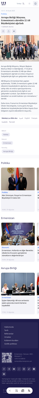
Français (34, 118)
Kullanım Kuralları (11, 340)
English (27, 118)
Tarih (6, 330)
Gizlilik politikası (10, 344)
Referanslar (9, 334)
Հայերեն (4, 122)
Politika (5, 135)
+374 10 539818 (19, 359)
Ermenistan (7, 143)
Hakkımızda (9, 327)
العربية (21, 118)
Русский (12, 122)
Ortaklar (7, 337)
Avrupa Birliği (8, 151)
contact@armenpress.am (23, 361)
